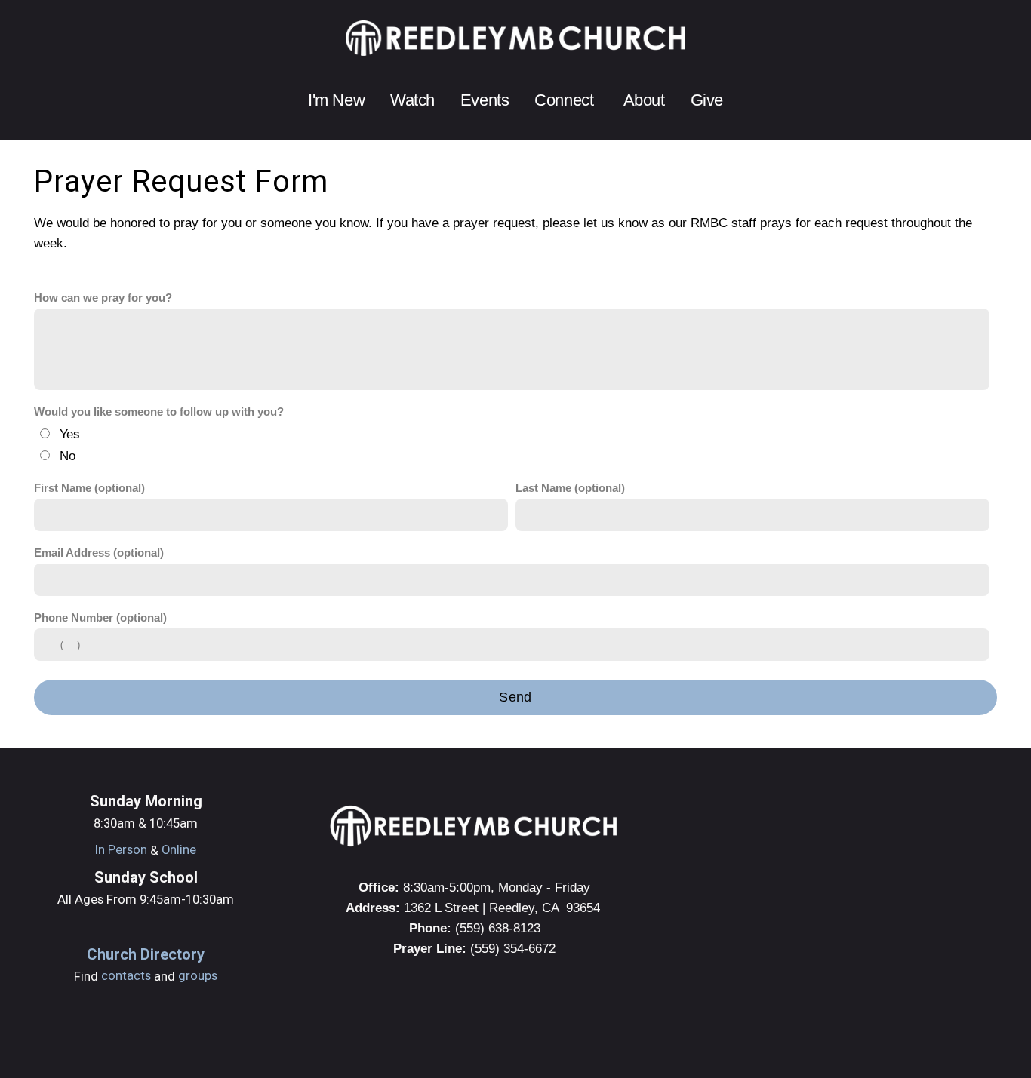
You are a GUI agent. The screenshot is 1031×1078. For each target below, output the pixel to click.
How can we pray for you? (103, 298)
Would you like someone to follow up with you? (159, 412)
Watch (412, 100)
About (644, 100)
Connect (565, 100)
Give (707, 100)
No (67, 455)
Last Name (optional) (570, 488)
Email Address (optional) (99, 553)
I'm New (336, 100)
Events (484, 100)
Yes (70, 434)
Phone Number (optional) (100, 618)
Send (515, 697)
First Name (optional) (89, 488)
